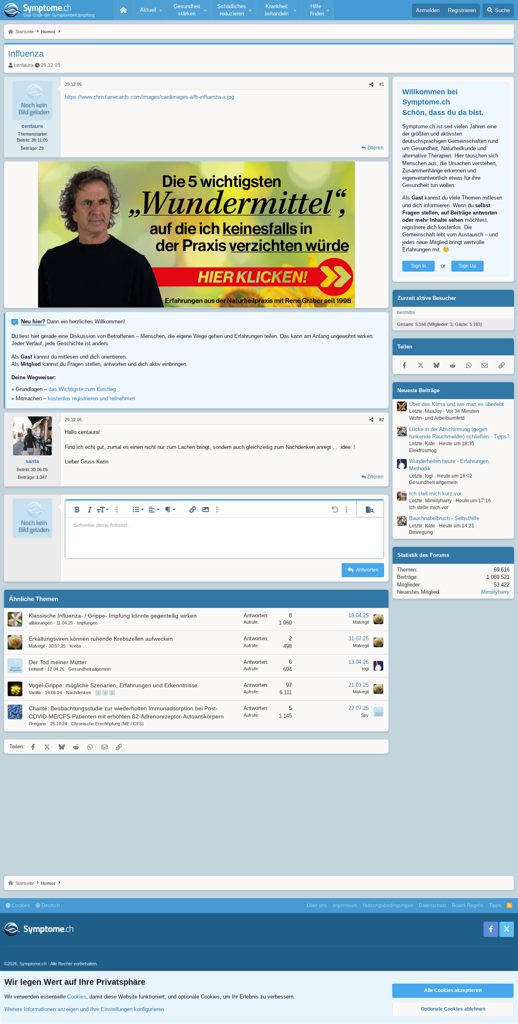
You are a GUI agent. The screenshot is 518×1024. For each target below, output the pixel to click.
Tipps (495, 905)
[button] (150, 10)
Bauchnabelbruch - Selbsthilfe (444, 518)
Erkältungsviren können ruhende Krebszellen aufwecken (101, 638)
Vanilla (35, 692)
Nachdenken (78, 692)
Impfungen (87, 622)
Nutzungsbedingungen (388, 905)
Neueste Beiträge (418, 390)
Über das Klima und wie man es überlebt (456, 404)
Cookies (20, 905)
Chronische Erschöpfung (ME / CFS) (107, 723)
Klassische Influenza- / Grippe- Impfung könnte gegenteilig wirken (113, 615)
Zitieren (375, 148)
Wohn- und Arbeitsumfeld (437, 418)
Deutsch (50, 905)
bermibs (406, 312)
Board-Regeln (467, 905)
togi (365, 668)
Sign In (418, 266)
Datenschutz (432, 905)
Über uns (317, 905)
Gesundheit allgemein (89, 669)
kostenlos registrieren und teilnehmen (91, 398)
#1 (381, 84)
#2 (381, 419)
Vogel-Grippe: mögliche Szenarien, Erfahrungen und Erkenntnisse (113, 685)
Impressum (345, 905)
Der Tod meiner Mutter (58, 662)
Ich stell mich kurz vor (435, 494)
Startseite (123, 10)
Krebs (75, 646)
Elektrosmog (423, 450)
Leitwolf (36, 669)
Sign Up (467, 266)
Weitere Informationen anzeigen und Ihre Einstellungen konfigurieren (84, 1009)
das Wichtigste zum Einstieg (82, 389)
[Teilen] (371, 84)
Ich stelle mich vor (428, 507)
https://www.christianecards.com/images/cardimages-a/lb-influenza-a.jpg (149, 97)
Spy (365, 715)
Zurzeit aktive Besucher (426, 298)
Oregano (37, 723)
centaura (24, 65)
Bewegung (421, 532)
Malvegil (361, 622)
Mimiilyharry (495, 592)
